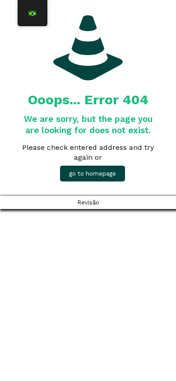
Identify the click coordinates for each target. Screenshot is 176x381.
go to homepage (92, 173)
